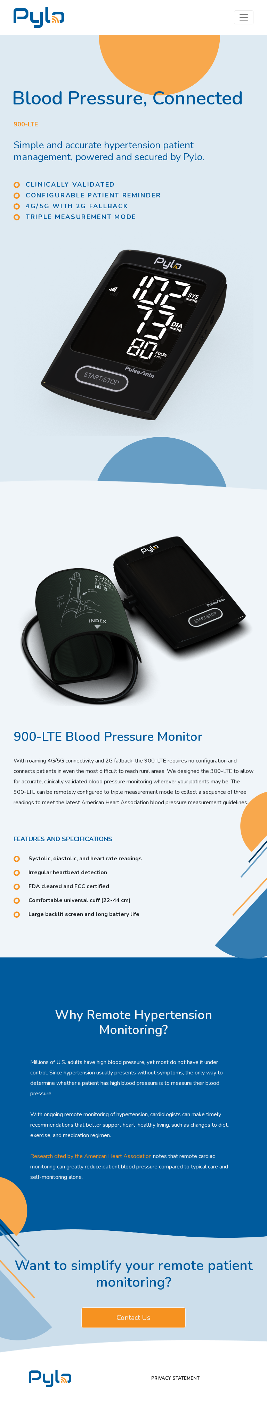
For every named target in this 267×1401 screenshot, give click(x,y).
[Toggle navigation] (243, 17)
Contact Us (133, 1317)
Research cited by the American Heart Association (91, 1156)
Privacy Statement (175, 1378)
